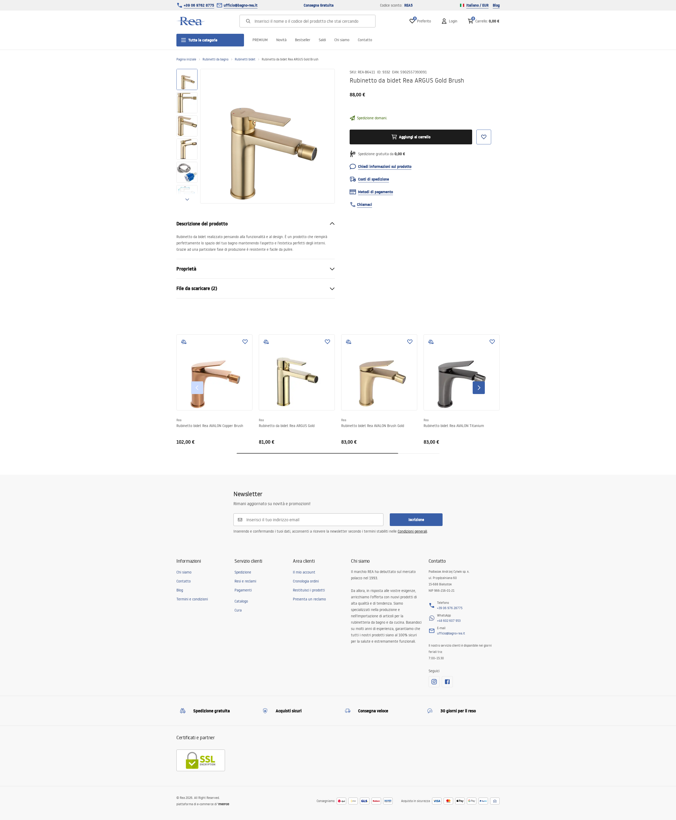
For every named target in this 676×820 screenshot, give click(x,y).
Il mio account (304, 572)
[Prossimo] (479, 387)
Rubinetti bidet (245, 59)
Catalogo (241, 601)
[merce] (223, 804)
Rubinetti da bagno (215, 59)
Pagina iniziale (186, 59)
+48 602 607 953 (449, 621)
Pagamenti (243, 590)
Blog (496, 5)
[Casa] (190, 21)
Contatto (365, 39)
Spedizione (242, 572)
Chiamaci (364, 204)
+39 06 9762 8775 (199, 5)
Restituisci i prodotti (309, 590)
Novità (281, 39)
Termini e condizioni (192, 599)
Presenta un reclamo (309, 599)
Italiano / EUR (477, 5)
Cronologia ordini (306, 581)
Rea (178, 420)
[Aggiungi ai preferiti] (245, 341)
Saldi (322, 39)
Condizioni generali (412, 531)
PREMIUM (260, 39)
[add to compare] (184, 341)
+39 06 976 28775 (449, 608)
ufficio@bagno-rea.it (240, 5)
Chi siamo (341, 39)
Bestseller (302, 39)
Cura (238, 610)
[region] (187, 136)
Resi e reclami (245, 581)
